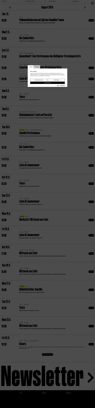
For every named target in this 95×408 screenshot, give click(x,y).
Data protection (62, 85)
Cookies (31, 66)
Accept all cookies (47, 82)
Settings (37, 66)
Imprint (58, 85)
